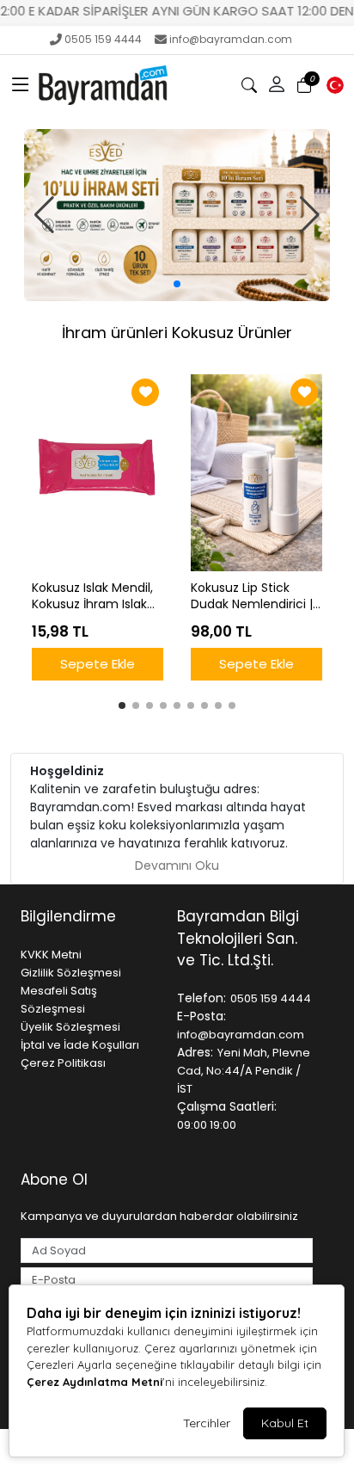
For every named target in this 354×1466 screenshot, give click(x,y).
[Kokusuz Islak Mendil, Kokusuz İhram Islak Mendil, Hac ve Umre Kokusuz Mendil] (97, 473)
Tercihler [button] (206, 1423)
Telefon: (201, 998)
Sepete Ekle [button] (97, 664)
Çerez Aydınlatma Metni (94, 1382)
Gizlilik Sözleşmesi (71, 972)
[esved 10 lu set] (177, 215)
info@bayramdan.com (230, 39)
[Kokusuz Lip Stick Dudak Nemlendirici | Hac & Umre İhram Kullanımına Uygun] (256, 473)
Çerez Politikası (63, 1063)
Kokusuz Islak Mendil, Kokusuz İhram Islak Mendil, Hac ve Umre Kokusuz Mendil (93, 596)
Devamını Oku (177, 865)
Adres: (195, 1052)
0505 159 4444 (103, 39)
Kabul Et (284, 1423)
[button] (21, 85)
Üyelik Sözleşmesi (70, 1027)
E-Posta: (201, 1016)
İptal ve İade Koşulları (80, 1045)
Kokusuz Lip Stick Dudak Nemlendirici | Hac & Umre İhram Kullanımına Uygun (252, 596)
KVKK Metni (51, 954)
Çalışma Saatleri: (227, 1106)
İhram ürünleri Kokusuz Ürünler (177, 332)
